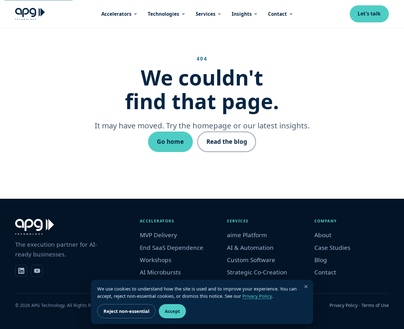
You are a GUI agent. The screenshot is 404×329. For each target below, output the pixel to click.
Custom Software (251, 260)
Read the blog (226, 142)
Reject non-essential (126, 311)
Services (206, 14)
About (322, 235)
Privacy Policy (344, 305)
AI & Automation (250, 248)
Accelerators (116, 14)
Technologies (163, 14)
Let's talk (369, 13)
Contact (277, 14)
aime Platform (247, 235)
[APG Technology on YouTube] (37, 271)
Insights (242, 14)
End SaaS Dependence (171, 248)
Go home (170, 142)
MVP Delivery (158, 235)
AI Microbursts (160, 272)
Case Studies (332, 248)
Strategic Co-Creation (257, 272)
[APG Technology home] (30, 14)
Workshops (155, 260)
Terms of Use (375, 305)
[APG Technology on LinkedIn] (21, 271)
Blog (320, 260)
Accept (172, 311)
